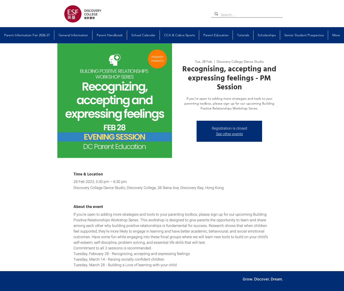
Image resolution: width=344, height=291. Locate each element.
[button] (73, 35)
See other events (229, 134)
